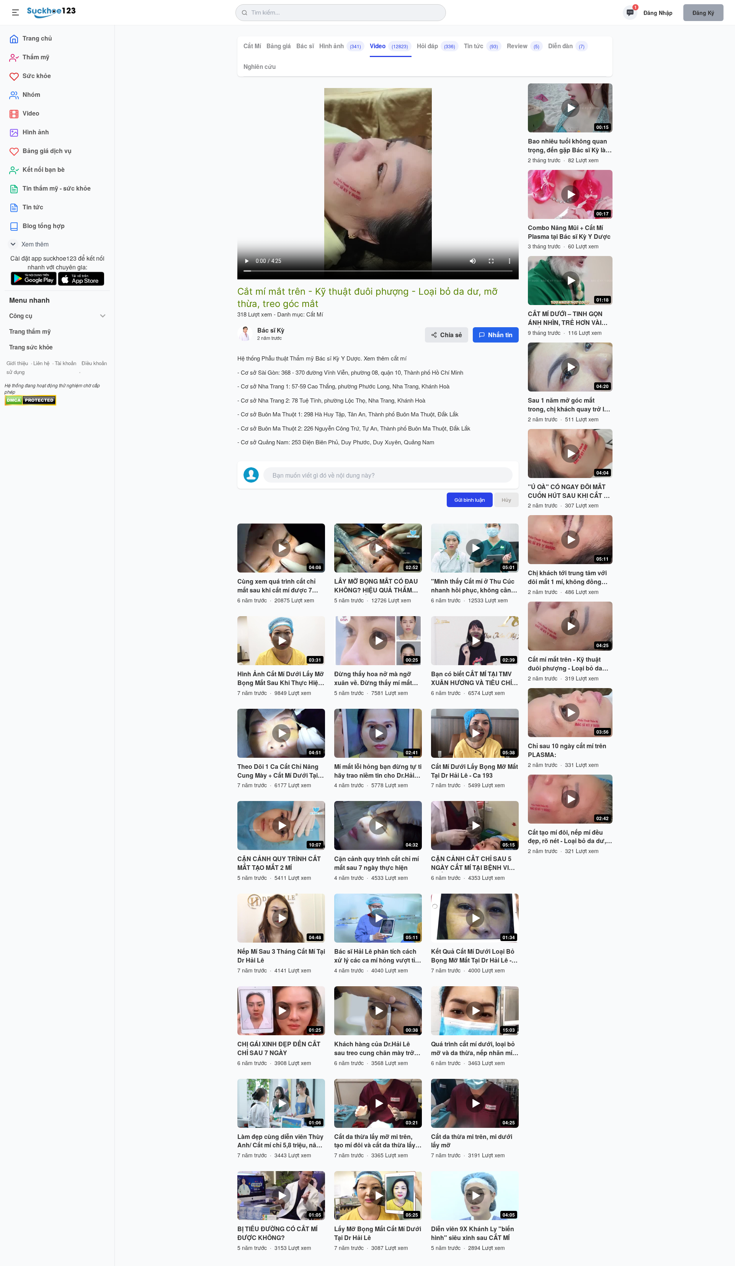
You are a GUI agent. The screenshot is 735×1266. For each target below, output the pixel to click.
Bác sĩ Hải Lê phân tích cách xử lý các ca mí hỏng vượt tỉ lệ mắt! (377, 956)
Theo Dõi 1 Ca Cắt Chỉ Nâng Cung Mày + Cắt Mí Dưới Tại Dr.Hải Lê (277, 771)
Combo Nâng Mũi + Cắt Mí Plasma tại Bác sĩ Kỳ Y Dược (569, 232)
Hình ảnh (340, 46)
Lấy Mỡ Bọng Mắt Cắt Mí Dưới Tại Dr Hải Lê (377, 1233)
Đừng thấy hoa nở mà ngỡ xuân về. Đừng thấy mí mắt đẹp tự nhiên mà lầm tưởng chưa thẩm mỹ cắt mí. (373, 678)
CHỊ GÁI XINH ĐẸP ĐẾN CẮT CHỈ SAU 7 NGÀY (278, 1048)
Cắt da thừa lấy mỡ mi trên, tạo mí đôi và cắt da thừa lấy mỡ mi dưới (374, 1141)
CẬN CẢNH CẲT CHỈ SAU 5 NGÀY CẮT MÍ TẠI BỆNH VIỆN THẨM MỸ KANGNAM (474, 863)
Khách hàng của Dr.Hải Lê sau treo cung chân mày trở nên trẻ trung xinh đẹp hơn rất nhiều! (377, 1048)
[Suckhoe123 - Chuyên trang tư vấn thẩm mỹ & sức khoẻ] (51, 11)
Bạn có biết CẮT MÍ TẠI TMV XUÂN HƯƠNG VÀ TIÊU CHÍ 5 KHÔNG (474, 678)
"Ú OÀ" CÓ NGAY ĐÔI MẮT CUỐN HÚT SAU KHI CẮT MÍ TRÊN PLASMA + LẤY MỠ (569, 491)
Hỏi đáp (436, 46)
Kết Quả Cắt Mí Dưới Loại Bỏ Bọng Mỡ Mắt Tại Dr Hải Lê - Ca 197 (472, 956)
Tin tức (481, 46)
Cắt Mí (252, 46)
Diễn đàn (566, 46)
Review (523, 46)
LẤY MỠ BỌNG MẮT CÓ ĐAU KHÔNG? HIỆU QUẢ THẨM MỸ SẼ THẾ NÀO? (376, 586)
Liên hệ (41, 363)
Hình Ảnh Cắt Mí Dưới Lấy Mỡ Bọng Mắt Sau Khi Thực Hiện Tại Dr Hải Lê (280, 678)
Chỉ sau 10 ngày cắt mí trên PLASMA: (567, 750)
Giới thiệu (17, 363)
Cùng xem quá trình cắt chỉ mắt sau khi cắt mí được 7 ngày (276, 586)
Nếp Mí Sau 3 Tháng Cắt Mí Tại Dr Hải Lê (281, 955)
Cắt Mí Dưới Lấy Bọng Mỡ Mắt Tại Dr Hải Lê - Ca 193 (474, 771)
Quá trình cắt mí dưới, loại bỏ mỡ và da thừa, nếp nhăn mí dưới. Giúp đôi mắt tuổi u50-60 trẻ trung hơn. (475, 1048)
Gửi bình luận (469, 500)
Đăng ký (703, 12)
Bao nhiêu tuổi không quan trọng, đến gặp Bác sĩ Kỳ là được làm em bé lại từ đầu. (567, 146)
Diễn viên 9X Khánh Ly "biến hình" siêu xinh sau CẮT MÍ (472, 1233)
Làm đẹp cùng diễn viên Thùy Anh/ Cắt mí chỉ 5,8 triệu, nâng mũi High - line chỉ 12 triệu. (280, 1141)
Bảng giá (278, 46)
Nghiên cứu (259, 66)
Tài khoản (65, 363)
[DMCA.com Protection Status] (30, 399)
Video (389, 46)
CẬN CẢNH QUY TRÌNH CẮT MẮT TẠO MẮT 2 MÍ (279, 863)
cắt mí (398, 358)
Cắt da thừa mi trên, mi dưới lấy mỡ (471, 1141)
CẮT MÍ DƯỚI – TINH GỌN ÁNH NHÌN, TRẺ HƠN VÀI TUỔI (565, 318)
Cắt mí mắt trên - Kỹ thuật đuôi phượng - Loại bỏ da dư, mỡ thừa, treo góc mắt (566, 664)
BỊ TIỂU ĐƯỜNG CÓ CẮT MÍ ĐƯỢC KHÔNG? (277, 1233)
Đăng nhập (658, 12)
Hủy (506, 500)
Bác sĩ (305, 46)
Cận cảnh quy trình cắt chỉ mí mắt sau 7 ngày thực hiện (376, 863)
